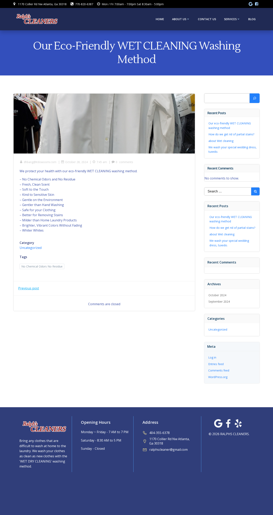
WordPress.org (217, 377)
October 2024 (217, 295)
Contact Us (207, 19)
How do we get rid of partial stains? (231, 134)
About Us (179, 19)
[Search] (255, 98)
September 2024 (219, 301)
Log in (212, 357)
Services (230, 19)
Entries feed (216, 364)
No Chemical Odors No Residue (42, 266)
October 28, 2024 (76, 162)
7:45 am (102, 162)
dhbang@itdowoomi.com (40, 162)
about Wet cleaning (220, 141)
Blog (252, 19)
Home (160, 19)
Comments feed (218, 370)
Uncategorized (31, 248)
